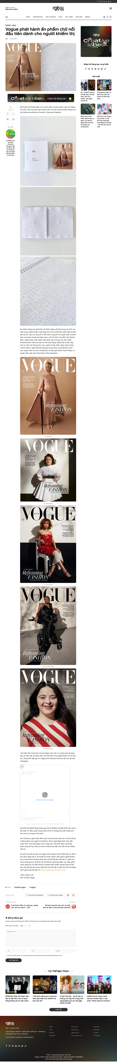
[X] (13, 114)
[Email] (13, 119)
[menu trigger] (7, 17)
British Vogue (20, 887)
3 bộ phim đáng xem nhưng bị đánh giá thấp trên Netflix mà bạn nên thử (45, 998)
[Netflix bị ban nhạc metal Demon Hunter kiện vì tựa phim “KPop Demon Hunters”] (99, 984)
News (14, 25)
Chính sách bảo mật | (52, 1059)
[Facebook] (98, 1)
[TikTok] (108, 1)
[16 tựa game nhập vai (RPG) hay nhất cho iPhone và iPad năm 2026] (104, 85)
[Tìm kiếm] (110, 17)
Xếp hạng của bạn (11, 926)
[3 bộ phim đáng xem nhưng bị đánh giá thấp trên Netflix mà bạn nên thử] (45, 984)
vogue (33, 887)
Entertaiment (12, 992)
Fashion (8, 25)
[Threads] (110, 1)
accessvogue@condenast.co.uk (52, 870)
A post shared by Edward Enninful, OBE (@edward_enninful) (45, 824)
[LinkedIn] (104, 1)
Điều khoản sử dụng (65, 1059)
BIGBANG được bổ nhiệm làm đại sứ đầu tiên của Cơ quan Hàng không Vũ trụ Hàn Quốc (17, 998)
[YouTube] (106, 1)
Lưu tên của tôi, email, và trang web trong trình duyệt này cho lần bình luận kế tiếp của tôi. (34, 955)
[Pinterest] (100, 1)
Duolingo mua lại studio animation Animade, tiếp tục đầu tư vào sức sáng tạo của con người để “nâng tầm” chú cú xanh (10, 148)
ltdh (6, 38)
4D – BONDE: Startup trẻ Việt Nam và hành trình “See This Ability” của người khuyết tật (88, 96)
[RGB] (58, 8)
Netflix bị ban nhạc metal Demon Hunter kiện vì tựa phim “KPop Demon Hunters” (98, 998)
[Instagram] (102, 1)
